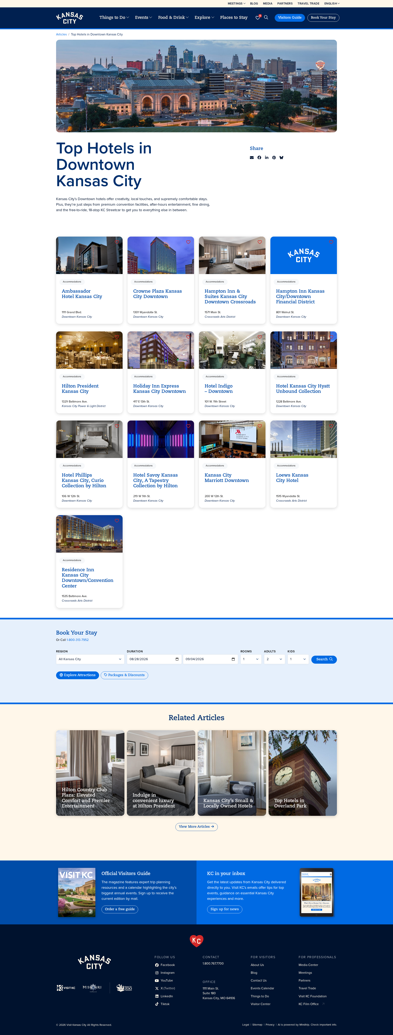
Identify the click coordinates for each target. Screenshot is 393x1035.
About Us (257, 964)
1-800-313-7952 (78, 639)
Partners (285, 3)
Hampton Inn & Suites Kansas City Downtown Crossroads (230, 297)
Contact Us (259, 980)
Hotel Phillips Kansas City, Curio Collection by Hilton (84, 481)
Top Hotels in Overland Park (290, 803)
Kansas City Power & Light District (83, 406)
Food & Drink (171, 18)
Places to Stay (234, 18)
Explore (202, 18)
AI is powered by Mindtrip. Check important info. (307, 1025)
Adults (270, 651)
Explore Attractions (80, 675)
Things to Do (112, 18)
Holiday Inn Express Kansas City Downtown (159, 389)
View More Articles (194, 827)
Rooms (246, 651)
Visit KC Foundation (313, 996)
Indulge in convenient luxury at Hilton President (154, 801)
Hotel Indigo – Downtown (219, 389)
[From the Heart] (196, 941)
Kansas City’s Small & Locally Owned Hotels (228, 803)
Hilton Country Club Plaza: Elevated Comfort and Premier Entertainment (86, 798)
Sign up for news (225, 909)
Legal (245, 1025)
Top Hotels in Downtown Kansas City (97, 34)
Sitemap (257, 1025)
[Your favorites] (257, 17)
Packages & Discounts (126, 675)
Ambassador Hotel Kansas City (82, 294)
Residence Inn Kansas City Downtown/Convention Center (87, 578)
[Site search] (266, 17)
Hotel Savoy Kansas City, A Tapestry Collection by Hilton (155, 481)
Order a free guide (120, 909)
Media (268, 3)
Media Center (308, 964)
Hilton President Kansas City (80, 389)
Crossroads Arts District (220, 317)
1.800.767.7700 (213, 963)
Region (62, 651)
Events (141, 18)
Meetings (235, 3)
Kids (291, 651)
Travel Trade (308, 3)
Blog (254, 3)
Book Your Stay (323, 17)
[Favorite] (116, 242)
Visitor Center (260, 1004)
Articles (61, 34)
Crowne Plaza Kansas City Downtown (157, 294)
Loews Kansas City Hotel (292, 478)
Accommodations (72, 282)
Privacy (270, 1025)
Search (322, 659)
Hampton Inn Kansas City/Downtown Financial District (300, 297)
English (330, 3)
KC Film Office (309, 1004)
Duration (135, 651)
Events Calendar (262, 988)
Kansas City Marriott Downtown (227, 478)
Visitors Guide (290, 17)
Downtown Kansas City (77, 317)
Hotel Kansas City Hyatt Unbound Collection (303, 389)
